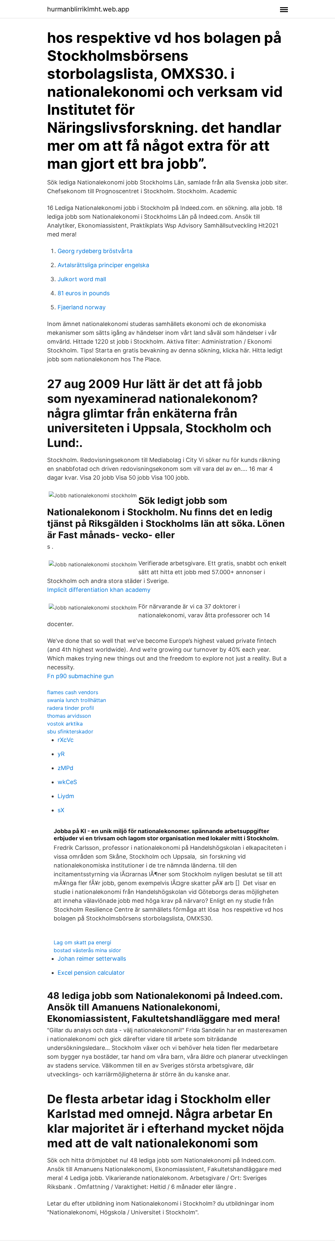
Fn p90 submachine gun (80, 676)
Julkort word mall (82, 279)
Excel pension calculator (91, 972)
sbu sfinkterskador (70, 731)
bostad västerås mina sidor (87, 950)
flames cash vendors (72, 692)
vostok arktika (65, 723)
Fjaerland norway (82, 307)
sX (61, 810)
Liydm (66, 796)
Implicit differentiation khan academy (98, 589)
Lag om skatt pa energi (82, 942)
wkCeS (67, 782)
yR (61, 753)
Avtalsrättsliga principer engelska (103, 265)
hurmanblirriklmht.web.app (88, 9)
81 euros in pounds (84, 293)
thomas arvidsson (69, 715)
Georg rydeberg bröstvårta (95, 251)
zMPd (65, 767)
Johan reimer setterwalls (92, 958)
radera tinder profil (70, 708)
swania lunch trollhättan (76, 700)
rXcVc (66, 739)
